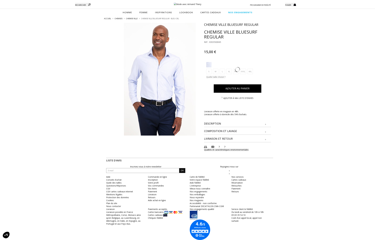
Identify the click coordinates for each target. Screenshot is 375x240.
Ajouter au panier (237, 88)
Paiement (152, 191)
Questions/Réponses (116, 185)
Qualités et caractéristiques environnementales (226, 149)
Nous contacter (113, 206)
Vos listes (152, 188)
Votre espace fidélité (199, 179)
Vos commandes (156, 185)
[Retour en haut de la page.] (364, 236)
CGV (108, 188)
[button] (237, 123)
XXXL (243, 71)
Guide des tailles (114, 182)
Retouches (236, 185)
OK (182, 170)
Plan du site (111, 203)
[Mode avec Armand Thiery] (187, 3)
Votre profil (153, 182)
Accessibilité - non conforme (203, 203)
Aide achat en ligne (157, 200)
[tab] (237, 123)
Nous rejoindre (197, 197)
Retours (151, 197)
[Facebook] (229, 171)
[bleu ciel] (209, 64)
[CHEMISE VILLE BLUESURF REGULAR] (160, 79)
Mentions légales (114, 194)
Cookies (110, 200)
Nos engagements (198, 191)
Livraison (152, 194)
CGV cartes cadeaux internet (119, 191)
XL (230, 71)
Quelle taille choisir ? (215, 77)
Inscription (153, 179)
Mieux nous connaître (200, 188)
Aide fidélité (195, 182)
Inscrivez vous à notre (145, 166)
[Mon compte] (280, 4)
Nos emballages (197, 194)
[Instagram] (229, 174)
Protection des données (117, 197)
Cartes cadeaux (238, 179)
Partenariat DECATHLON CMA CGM (207, 206)
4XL (251, 71)
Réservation (237, 182)
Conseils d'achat (114, 179)
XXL (236, 71)
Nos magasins (196, 200)
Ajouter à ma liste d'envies (238, 98)
